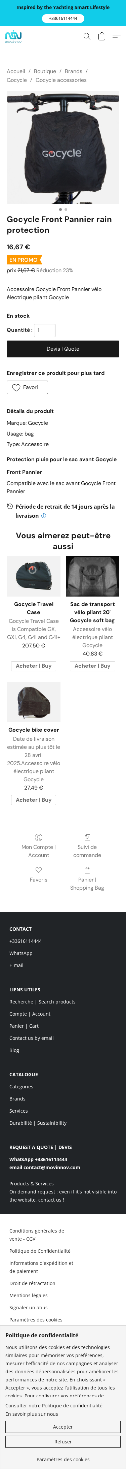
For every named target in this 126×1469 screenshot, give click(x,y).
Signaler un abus (28, 1307)
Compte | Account (29, 1014)
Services (18, 1111)
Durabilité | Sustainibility (38, 1123)
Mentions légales (28, 1295)
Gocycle (17, 80)
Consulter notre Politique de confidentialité (53, 1405)
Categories (21, 1086)
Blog (14, 1050)
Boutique (45, 71)
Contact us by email (31, 1038)
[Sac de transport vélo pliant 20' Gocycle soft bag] (92, 576)
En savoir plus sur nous (31, 1414)
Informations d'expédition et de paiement (41, 1267)
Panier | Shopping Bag (87, 883)
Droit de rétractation (32, 1283)
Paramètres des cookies (35, 1319)
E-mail (16, 965)
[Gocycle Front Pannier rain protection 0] (63, 147)
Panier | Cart (24, 1026)
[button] (63, 18)
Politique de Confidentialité (40, 1251)
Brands (73, 71)
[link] (63, 1457)
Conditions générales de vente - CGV (36, 1234)
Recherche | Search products (42, 1001)
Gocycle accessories (61, 80)
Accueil (16, 71)
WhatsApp (21, 953)
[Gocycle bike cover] (33, 702)
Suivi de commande (87, 851)
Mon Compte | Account (39, 851)
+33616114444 (25, 941)
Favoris (38, 879)
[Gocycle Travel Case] (33, 576)
